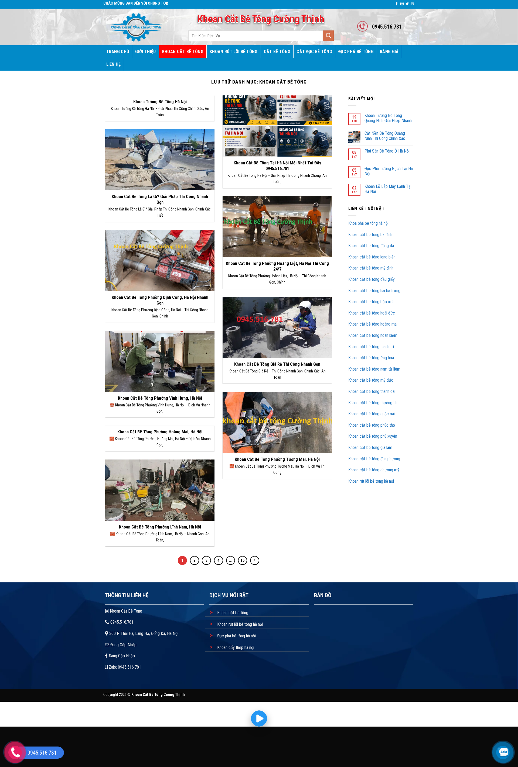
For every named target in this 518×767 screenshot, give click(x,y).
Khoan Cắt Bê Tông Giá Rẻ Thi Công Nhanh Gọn (277, 364)
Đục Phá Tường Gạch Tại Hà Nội (388, 171)
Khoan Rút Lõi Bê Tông (234, 51)
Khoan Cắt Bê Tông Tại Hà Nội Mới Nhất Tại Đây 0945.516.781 (277, 165)
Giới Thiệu (145, 51)
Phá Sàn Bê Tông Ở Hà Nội (387, 151)
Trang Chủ (117, 51)
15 (242, 560)
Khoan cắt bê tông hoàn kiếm (372, 335)
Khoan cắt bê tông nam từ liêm (374, 369)
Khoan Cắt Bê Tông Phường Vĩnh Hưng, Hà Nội (160, 398)
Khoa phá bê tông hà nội (368, 223)
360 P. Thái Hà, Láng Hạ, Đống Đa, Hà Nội (143, 633)
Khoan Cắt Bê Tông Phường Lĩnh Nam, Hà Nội (160, 527)
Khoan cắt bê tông (232, 612)
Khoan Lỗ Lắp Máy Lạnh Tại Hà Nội (387, 189)
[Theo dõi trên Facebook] (396, 4)
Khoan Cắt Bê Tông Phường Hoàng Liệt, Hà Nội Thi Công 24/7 (277, 266)
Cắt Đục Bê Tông (314, 51)
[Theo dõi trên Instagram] (402, 4)
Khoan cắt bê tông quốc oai (372, 413)
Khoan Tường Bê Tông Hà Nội (160, 101)
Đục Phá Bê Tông (356, 51)
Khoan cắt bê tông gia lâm (370, 447)
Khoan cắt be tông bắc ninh (371, 301)
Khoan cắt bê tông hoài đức (371, 313)
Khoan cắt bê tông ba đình (370, 234)
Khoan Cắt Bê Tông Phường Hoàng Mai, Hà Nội (159, 431)
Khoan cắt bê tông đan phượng (374, 458)
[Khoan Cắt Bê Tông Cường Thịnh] (139, 27)
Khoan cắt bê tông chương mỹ (373, 469)
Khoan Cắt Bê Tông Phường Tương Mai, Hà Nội (277, 459)
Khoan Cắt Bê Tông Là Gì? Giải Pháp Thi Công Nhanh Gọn (160, 199)
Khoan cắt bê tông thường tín (373, 402)
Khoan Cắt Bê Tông (182, 51)
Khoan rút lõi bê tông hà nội (371, 481)
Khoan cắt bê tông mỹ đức (370, 380)
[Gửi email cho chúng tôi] (412, 4)
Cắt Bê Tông (277, 51)
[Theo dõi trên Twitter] (407, 4)
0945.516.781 (121, 622)
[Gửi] (328, 35)
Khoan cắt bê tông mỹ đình (370, 268)
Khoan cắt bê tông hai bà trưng (374, 290)
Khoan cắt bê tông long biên (372, 257)
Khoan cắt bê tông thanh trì (371, 346)
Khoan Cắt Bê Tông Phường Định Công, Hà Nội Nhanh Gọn (160, 300)
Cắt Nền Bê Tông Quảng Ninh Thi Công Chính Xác (384, 136)
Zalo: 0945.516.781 (124, 667)
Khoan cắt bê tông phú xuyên (372, 436)
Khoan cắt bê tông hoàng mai (372, 324)
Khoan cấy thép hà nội (235, 647)
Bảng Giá (389, 51)
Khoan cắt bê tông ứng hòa (371, 357)
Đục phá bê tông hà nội (236, 635)
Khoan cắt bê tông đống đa (371, 245)
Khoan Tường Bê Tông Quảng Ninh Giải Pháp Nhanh (388, 118)
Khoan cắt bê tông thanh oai (372, 391)
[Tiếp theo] (254, 560)
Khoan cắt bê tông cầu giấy (371, 279)
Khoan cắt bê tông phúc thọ (372, 425)
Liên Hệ (113, 64)
